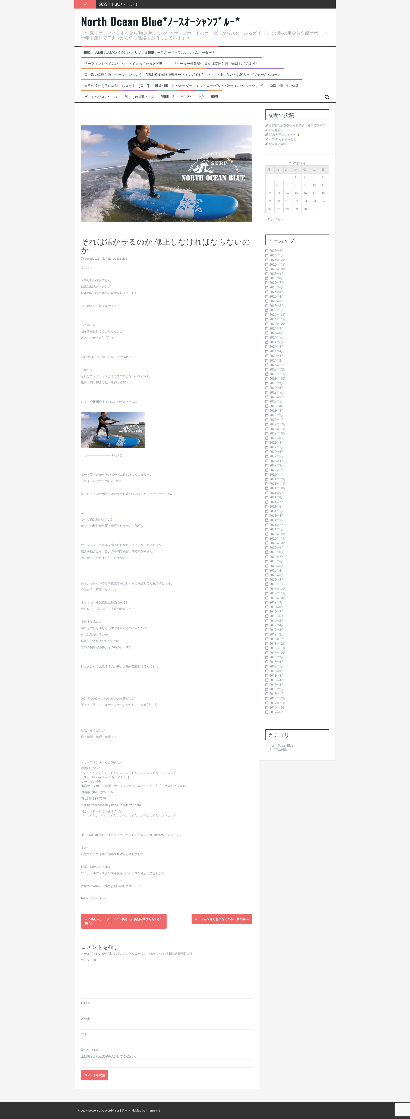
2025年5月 (276, 292)
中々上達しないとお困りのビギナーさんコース (245, 74)
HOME (214, 96)
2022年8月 (276, 442)
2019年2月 (276, 634)
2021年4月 (276, 515)
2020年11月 (277, 538)
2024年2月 (276, 360)
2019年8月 (276, 607)
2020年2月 (276, 579)
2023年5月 (276, 401)
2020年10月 (277, 543)
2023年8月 (276, 387)
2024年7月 (276, 337)
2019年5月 (276, 620)
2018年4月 (276, 680)
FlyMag (136, 1110)
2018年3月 (276, 684)
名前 (86, 1003)
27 (278, 209)
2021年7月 (276, 502)
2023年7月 (276, 392)
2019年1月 (276, 639)
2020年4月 (276, 570)
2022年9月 (276, 438)
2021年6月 (276, 506)
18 (323, 193)
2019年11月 (277, 593)
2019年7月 (276, 611)
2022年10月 (277, 433)
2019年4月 (276, 625)
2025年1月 (276, 310)
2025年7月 (276, 282)
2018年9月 (276, 657)
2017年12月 (277, 698)
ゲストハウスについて (101, 96)
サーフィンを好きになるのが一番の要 (222, 919)
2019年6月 (276, 616)
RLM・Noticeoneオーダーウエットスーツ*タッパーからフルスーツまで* (209, 85)
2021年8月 (276, 497)
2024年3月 (276, 356)
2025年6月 (276, 287)
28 (287, 209)
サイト (85, 1034)
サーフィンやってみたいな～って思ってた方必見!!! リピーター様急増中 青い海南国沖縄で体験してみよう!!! (171, 63)
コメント (89, 960)
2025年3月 (276, 301)
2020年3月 (276, 575)
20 (278, 201)
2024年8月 (276, 333)
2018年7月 (276, 666)
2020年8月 (276, 552)
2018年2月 (276, 689)
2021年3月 (276, 520)
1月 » (279, 219)
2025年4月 (276, 296)
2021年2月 (276, 525)
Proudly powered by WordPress (99, 1110)
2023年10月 (277, 378)
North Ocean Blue (116, 258)
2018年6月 (276, 671)
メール (87, 1018)
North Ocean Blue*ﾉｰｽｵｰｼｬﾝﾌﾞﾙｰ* (160, 21)
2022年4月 (276, 461)
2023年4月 (276, 406)
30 (305, 209)
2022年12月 (277, 424)
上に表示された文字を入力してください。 (109, 1056)
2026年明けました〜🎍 (284, 134)
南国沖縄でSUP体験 (284, 85)
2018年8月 (276, 661)
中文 (201, 96)
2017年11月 (277, 703)
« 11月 (269, 219)
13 (278, 193)
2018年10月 (277, 652)
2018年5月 (276, 675)
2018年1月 (276, 693)
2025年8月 (276, 278)
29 (296, 209)
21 (287, 201)
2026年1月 (276, 255)
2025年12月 (277, 260)
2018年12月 (277, 643)
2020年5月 (276, 566)
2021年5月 (276, 511)
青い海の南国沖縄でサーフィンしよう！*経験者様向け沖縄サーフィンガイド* (143, 74)
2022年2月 (276, 470)
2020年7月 (276, 557)
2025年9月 (276, 273)
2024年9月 (276, 328)
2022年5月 (276, 456)
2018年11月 (277, 648)
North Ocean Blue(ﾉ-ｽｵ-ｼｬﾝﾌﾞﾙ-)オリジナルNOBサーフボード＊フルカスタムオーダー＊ (149, 52)
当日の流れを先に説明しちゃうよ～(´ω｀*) (116, 85)
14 (287, 193)
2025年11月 (277, 264)
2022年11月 (277, 429)
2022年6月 (276, 451)
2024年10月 (277, 324)
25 (323, 201)
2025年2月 (276, 305)
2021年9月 (276, 493)
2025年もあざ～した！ (119, 4)
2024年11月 (277, 319)
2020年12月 (277, 534)
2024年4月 (276, 351)
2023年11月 (277, 374)
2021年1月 (276, 529)
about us (167, 96)
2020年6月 (276, 561)
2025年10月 (277, 269)
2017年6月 (276, 712)
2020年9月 (276, 547)
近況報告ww (277, 144)
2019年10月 (277, 598)
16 (305, 193)
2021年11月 (277, 483)
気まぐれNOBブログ (139, 96)
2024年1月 (276, 365)
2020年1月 (276, 584)
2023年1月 (276, 419)
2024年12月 (277, 314)
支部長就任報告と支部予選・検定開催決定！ (299, 125)
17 (314, 193)
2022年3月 (276, 465)
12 (269, 193)
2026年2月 (276, 250)
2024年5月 (276, 346)
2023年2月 (276, 415)
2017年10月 (277, 707)
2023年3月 (276, 410)
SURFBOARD (278, 749)
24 (314, 201)
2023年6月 (276, 397)
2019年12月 (277, 589)
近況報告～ (276, 130)
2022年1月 (276, 474)
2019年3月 (276, 629)
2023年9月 (276, 383)
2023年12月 (277, 369)
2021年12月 (277, 479)
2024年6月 (276, 342)
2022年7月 (276, 447)
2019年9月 (276, 602)
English (185, 96)
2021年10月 (277, 488)
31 (314, 209)
